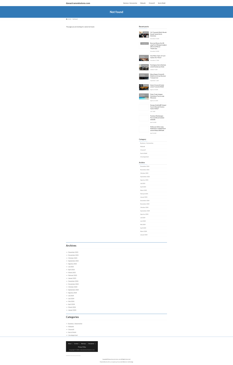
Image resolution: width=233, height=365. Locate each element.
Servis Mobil (143, 153)
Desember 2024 (144, 200)
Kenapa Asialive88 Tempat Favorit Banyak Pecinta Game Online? (158, 106)
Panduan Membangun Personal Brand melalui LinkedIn (157, 117)
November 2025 (144, 170)
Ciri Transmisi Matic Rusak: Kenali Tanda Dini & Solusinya (158, 34)
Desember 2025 (144, 166)
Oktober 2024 (144, 207)
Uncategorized (144, 157)
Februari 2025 (144, 193)
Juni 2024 (143, 221)
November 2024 (144, 204)
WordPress (108, 362)
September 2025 (145, 176)
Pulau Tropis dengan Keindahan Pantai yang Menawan (157, 96)
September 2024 (145, 211)
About (69, 343)
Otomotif (143, 150)
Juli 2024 (142, 217)
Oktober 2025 (144, 173)
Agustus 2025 (144, 180)
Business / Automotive (146, 143)
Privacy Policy (82, 347)
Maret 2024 (143, 231)
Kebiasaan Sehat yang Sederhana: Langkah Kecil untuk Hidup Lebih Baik (158, 128)
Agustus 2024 (144, 214)
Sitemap (83, 343)
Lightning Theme (117, 362)
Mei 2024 (143, 224)
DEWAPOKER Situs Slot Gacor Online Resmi (73, 355)
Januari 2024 (143, 235)
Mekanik (142, 146)
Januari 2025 (143, 197)
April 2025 (143, 187)
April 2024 (143, 228)
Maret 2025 (143, 190)
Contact (76, 343)
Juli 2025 (142, 183)
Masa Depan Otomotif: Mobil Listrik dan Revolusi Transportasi (158, 76)
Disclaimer (91, 343)
